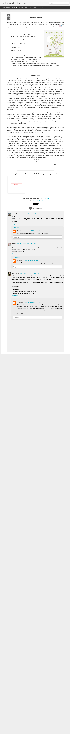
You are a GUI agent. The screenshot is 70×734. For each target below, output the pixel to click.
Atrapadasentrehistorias (19, 214)
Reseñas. (42, 201)
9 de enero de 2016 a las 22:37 (32, 231)
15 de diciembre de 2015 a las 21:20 (35, 214)
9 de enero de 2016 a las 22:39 (32, 302)
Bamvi (14, 243)
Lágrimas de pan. (36, 17)
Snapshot (33, 7)
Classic (3, 7)
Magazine (15, 7)
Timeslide (40, 7)
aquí (60, 26)
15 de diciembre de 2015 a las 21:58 (26, 243)
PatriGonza (46, 198)
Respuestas (17, 227)
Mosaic (21, 7)
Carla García (15, 273)
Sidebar (27, 7)
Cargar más (36, 350)
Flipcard (8, 7)
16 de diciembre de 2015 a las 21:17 (29, 273)
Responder (15, 224)
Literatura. (36, 201)
